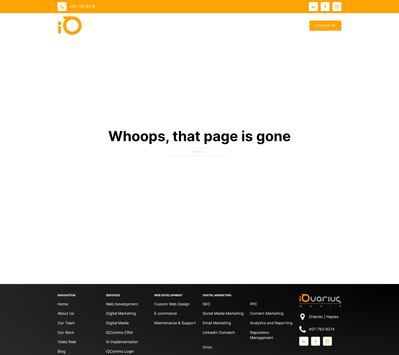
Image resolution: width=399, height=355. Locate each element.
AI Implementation (122, 342)
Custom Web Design (172, 304)
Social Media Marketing (223, 313)
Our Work (193, 25)
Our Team (66, 323)
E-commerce (165, 313)
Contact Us (325, 25)
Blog (299, 25)
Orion (207, 347)
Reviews (220, 25)
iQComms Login (120, 351)
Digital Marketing (121, 313)
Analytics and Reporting (271, 323)
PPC (253, 304)
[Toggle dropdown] (176, 25)
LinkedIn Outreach (219, 332)
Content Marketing (266, 313)
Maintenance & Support (175, 323)
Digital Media (117, 323)
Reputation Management (261, 335)
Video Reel (67, 342)
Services (165, 25)
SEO (206, 304)
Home (63, 304)
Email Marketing (217, 323)
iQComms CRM (119, 332)
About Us (242, 25)
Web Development (122, 304)
